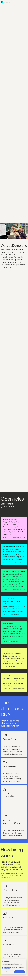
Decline (7, 971)
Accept (19, 971)
